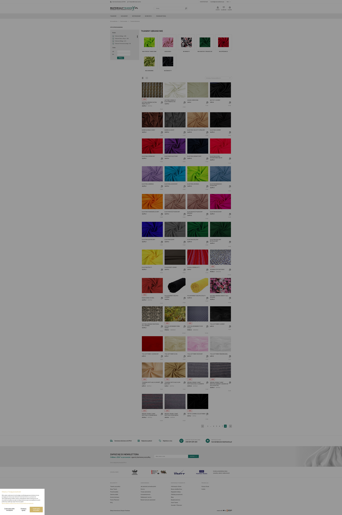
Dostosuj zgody (23, 509)
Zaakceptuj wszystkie (36, 509)
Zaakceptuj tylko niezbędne (9, 509)
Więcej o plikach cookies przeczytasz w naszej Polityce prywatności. (18, 503)
